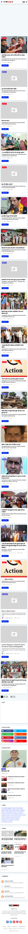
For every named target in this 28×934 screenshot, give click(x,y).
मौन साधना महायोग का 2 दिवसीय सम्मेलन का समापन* (16, 782)
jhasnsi (3, 817)
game (16, 812)
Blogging (22, 810)
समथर (18, 810)
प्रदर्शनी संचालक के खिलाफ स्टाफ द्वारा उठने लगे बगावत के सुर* (20, 852)
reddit (21, 734)
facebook (8, 730)
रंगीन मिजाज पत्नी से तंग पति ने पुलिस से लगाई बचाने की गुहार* (16, 789)
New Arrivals (4, 819)
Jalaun (8, 815)
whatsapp (8, 734)
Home (4, 926)
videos (10, 821)
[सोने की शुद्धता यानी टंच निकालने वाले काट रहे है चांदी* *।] (4, 778)
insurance (20, 812)
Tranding (16, 819)
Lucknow (13, 817)
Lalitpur (8, 817)
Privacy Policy (22, 926)
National (18, 817)
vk (21, 737)
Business (4, 812)
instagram (8, 741)
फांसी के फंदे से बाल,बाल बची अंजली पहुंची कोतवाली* (7, 866)
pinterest (8, 737)
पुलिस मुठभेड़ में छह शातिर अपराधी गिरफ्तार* (14, 795)
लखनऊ (14, 810)
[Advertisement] (14, 19)
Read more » (5, 65)
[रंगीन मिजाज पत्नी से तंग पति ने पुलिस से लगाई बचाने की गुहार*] (4, 790)
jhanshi (15, 815)
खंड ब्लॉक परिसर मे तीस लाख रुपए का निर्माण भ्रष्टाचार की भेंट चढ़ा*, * (20, 839)
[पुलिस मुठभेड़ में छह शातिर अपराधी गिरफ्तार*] (4, 797)
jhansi (20, 815)
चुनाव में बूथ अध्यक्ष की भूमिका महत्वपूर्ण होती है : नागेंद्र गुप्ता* (6, 852)
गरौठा (17, 808)
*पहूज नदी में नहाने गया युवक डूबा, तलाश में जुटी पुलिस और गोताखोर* (7, 839)
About (9, 926)
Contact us (14, 926)
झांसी (7, 810)
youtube (21, 741)
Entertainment (10, 812)
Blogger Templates (13, 928)
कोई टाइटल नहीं (5, 771)
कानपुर (14, 808)
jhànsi (24, 815)
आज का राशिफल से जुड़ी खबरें (6, 808)
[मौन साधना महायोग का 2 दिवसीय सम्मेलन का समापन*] (4, 784)
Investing (4, 815)
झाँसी (10, 810)
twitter (21, 730)
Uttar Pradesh (4, 821)
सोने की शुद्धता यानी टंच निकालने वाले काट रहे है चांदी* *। (17, 776)
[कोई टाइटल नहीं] (14, 758)
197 (11, 696)
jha (12, 815)
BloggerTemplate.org (14, 930)
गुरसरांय (21, 808)
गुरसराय (3, 810)
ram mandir (11, 819)
